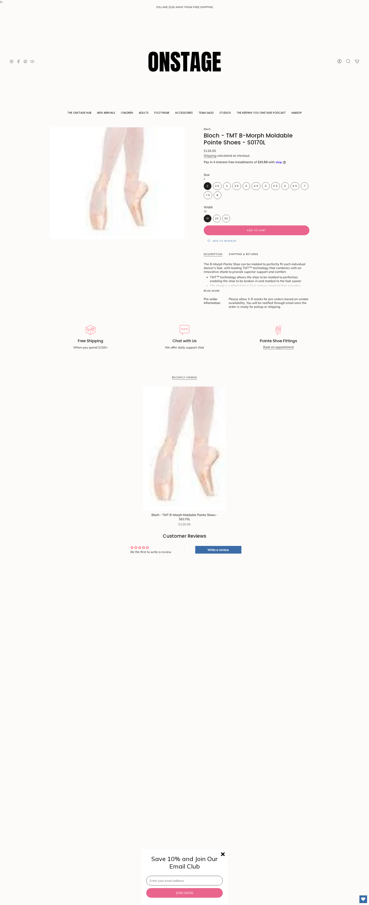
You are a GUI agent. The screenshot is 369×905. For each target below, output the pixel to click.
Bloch (207, 129)
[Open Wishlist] (363, 899)
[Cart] (357, 61)
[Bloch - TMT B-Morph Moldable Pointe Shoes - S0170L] (184, 449)
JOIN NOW (184, 893)
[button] (79, 113)
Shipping (210, 155)
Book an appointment (278, 347)
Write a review (218, 550)
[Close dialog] (222, 854)
